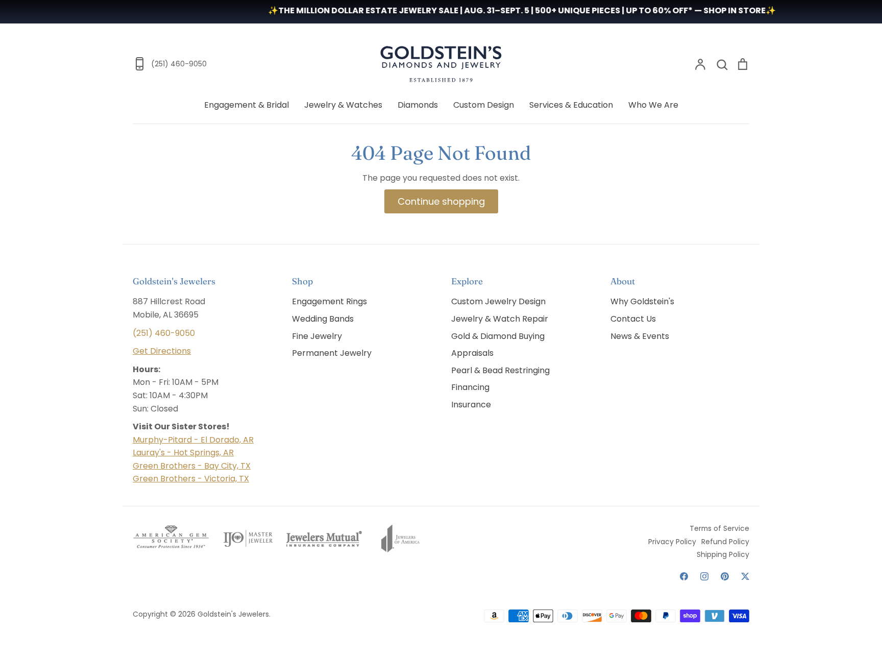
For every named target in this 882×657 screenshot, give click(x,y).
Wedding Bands (323, 319)
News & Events (639, 336)
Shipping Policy (723, 554)
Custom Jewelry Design (498, 301)
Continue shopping (441, 201)
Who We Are (653, 105)
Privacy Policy (672, 542)
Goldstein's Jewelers (233, 614)
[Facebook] (684, 576)
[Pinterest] (725, 576)
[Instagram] (704, 576)
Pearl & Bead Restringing (500, 370)
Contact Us (633, 319)
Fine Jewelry (317, 336)
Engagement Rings (329, 301)
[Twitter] (745, 576)
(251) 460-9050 (164, 333)
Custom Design (483, 105)
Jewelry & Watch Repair (499, 319)
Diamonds (418, 105)
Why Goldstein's (642, 301)
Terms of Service (719, 528)
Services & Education (571, 105)
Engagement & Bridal (246, 105)
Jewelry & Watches (343, 105)
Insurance (471, 404)
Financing (470, 387)
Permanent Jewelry (332, 353)
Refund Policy (725, 542)
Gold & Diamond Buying (498, 336)
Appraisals (472, 353)
